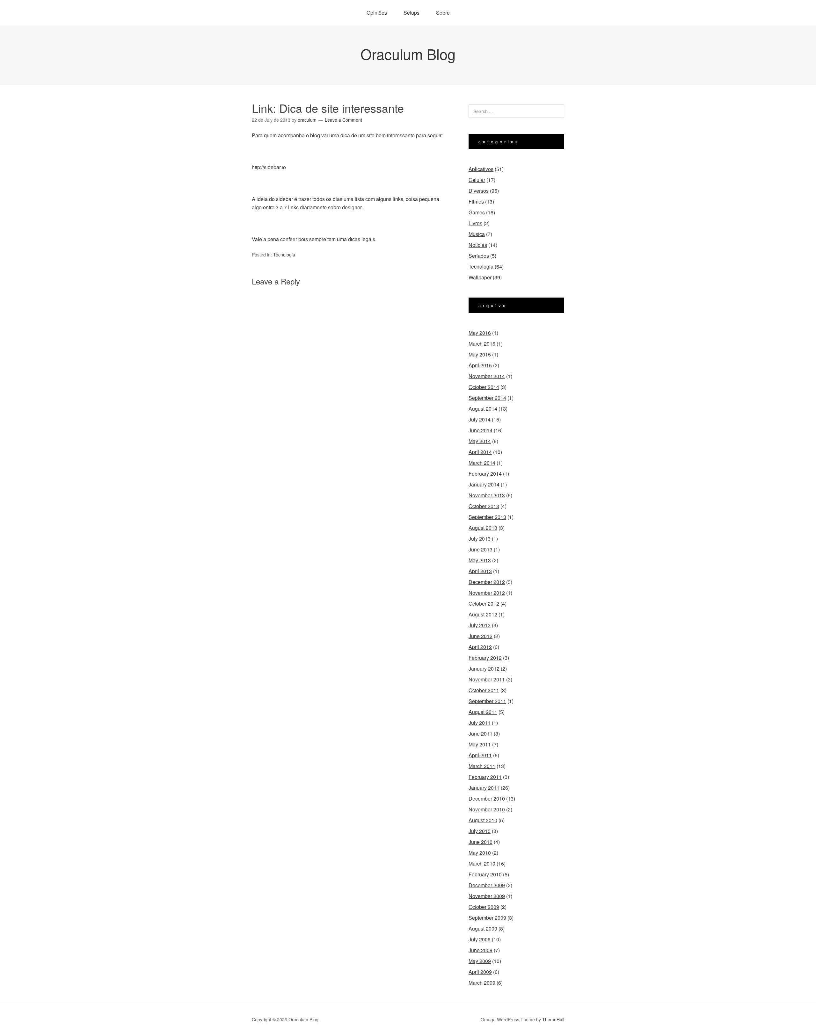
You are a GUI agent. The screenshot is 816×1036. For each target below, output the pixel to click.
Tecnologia (284, 254)
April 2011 (480, 755)
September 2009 (487, 917)
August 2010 (483, 820)
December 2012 (487, 582)
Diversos (479, 190)
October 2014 (484, 387)
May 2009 (480, 961)
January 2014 (484, 484)
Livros (475, 223)
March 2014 (482, 462)
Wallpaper (480, 277)
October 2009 (484, 906)
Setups (411, 12)
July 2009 (480, 939)
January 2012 (484, 668)
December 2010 (487, 798)
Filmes (476, 201)
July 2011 (480, 722)
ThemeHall (553, 1019)
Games (477, 212)
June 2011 (480, 733)
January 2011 (484, 787)
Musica (477, 234)
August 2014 (483, 408)
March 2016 (482, 343)
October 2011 (484, 690)
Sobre (443, 12)
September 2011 (487, 701)
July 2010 (480, 831)
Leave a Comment (343, 120)
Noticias (478, 244)
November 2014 (487, 376)
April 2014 (480, 452)
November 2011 (487, 679)
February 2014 (485, 473)
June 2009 (480, 950)
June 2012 (480, 636)
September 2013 (487, 517)
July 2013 (480, 538)
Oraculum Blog (408, 53)
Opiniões (377, 12)
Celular (477, 179)
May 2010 (480, 852)
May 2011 (480, 744)
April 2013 (480, 571)
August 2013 (483, 527)
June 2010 (480, 841)
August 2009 (483, 928)
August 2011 (483, 712)
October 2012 (484, 603)
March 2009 (482, 982)
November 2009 (487, 896)
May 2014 (480, 441)
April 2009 (480, 971)
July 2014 (480, 419)
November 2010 (487, 809)
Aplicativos (481, 169)
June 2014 (480, 430)
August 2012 (483, 614)
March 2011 (482, 766)
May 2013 (480, 560)
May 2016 (480, 332)
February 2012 (485, 657)
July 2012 (480, 625)
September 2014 (487, 397)
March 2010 (482, 863)
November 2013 (487, 495)
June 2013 (480, 549)
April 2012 (480, 647)
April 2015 (480, 365)
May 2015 (480, 354)
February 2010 (485, 874)
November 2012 (487, 592)
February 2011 (485, 777)
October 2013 (484, 506)
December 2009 (487, 885)
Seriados (479, 255)
